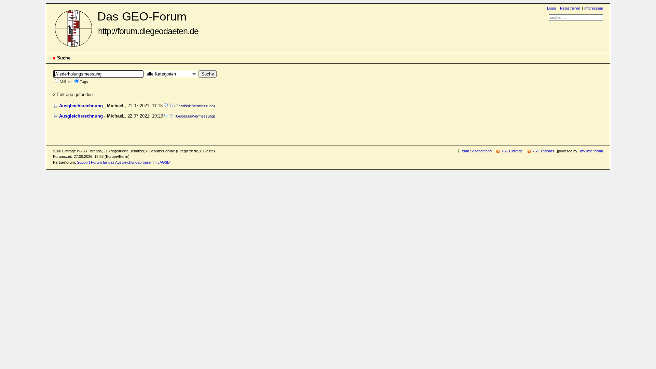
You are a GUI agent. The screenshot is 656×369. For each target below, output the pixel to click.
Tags (84, 82)
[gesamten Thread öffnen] (171, 105)
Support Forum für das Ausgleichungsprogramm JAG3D (123, 162)
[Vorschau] (166, 105)
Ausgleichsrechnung (81, 105)
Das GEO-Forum (148, 23)
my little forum (591, 151)
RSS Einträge (512, 151)
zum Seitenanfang (477, 151)
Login (551, 8)
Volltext (66, 82)
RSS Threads (543, 151)
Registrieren (570, 8)
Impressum (593, 8)
